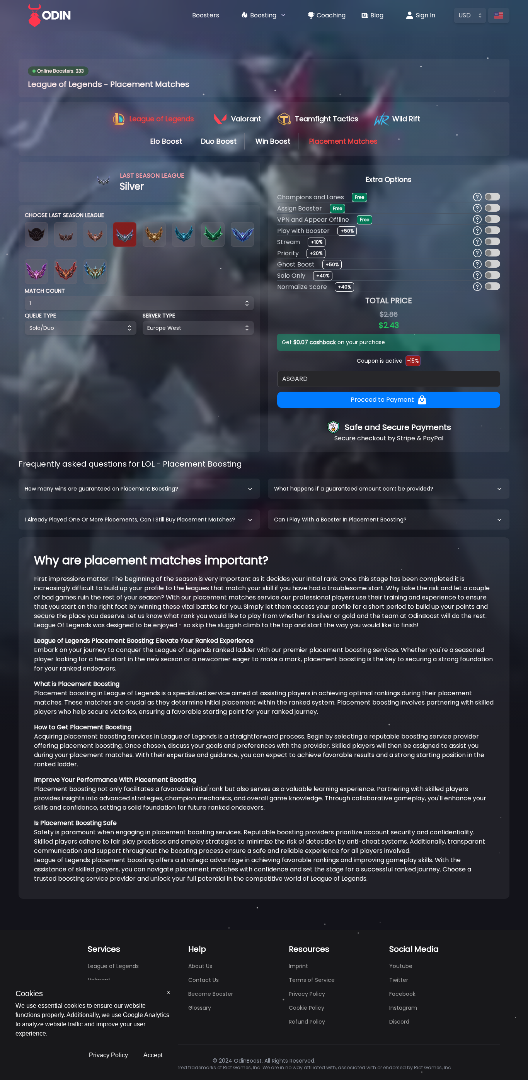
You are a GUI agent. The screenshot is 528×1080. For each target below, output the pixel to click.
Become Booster (210, 994)
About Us (200, 966)
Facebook (402, 994)
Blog (376, 15)
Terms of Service (312, 980)
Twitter (398, 980)
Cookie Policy (306, 1008)
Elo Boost (166, 141)
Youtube (400, 966)
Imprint (298, 966)
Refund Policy (307, 1022)
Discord (399, 1022)
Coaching (331, 15)
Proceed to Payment (382, 399)
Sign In (425, 15)
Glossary (199, 1008)
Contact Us (203, 980)
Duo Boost (219, 141)
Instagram (403, 1008)
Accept (152, 1055)
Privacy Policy (108, 1055)
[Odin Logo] (49, 15)
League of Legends (113, 966)
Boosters (205, 15)
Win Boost (272, 141)
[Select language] (498, 16)
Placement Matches (343, 141)
